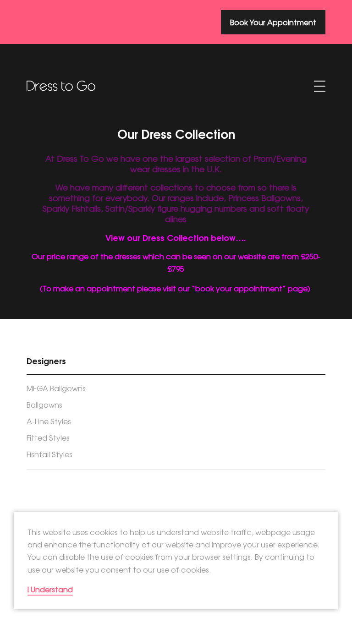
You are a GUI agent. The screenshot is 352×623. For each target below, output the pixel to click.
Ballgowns (44, 404)
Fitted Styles (48, 437)
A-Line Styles (49, 420)
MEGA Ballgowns (56, 388)
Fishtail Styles (49, 453)
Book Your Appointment (273, 21)
